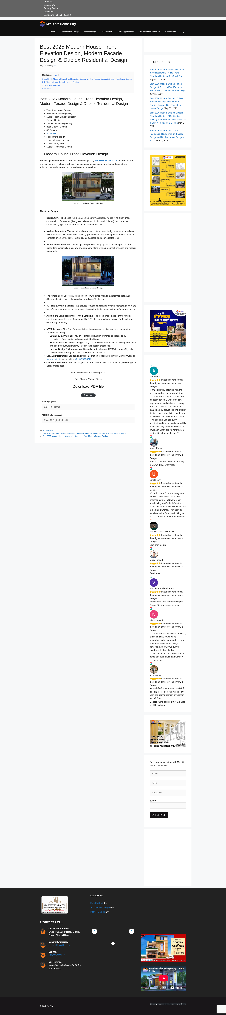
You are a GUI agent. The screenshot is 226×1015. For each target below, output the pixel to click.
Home (53, 32)
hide (55, 75)
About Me (48, 1)
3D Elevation (106, 32)
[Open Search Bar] (182, 32)
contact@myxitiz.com (59, 945)
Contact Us (49, 5)
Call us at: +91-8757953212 (57, 15)
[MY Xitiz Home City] (42, 24)
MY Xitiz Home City (61, 24)
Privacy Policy (51, 8)
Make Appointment (126, 32)
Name (49, 401)
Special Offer (170, 32)
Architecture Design (70, 32)
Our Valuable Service (148, 32)
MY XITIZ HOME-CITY (106, 160)
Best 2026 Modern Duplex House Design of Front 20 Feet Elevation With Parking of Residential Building (167, 87)
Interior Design (90, 32)
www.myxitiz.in (53, 359)
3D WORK (51, 133)
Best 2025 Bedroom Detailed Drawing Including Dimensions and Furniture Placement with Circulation (84, 433)
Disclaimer (49, 11)
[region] (113, 931)
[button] (152, 858)
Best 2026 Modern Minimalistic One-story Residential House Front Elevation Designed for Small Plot (167, 72)
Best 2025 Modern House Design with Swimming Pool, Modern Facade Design (75, 436)
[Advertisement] (168, 258)
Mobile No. (52, 415)
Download (88, 395)
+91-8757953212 (83, 359)
